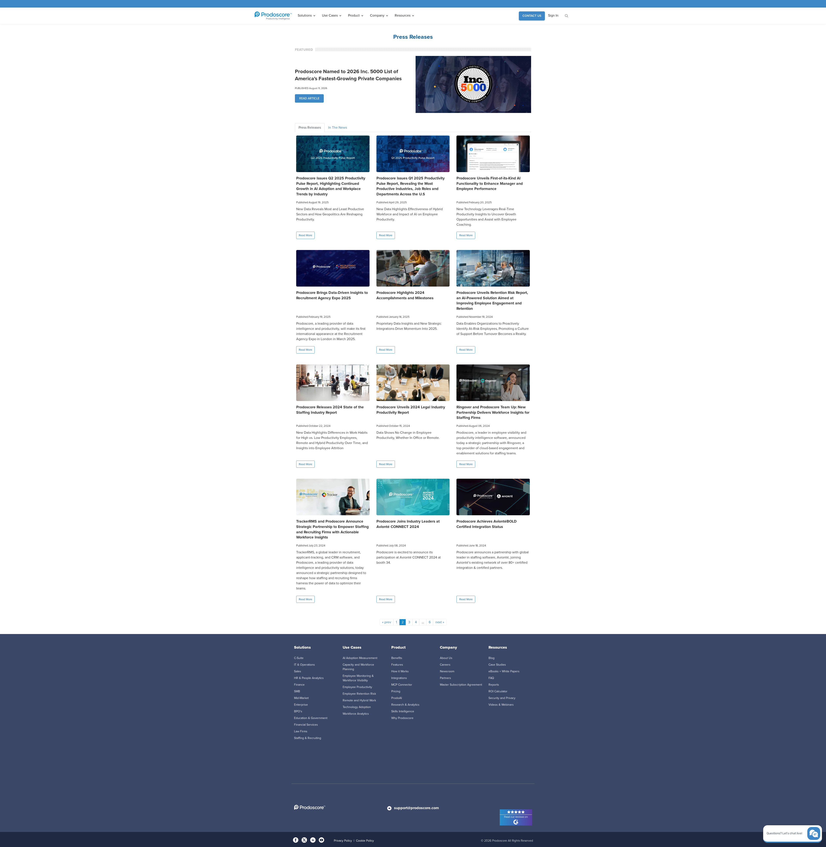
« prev (386, 622)
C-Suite (299, 658)
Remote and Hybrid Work (359, 700)
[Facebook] (295, 839)
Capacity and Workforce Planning (358, 666)
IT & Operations (304, 664)
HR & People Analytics (309, 678)
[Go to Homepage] (273, 15)
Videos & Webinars (501, 704)
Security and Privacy (502, 698)
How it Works (400, 671)
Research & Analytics (405, 704)
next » (439, 622)
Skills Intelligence (402, 711)
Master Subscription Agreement (461, 684)
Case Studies (497, 664)
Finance (299, 684)
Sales (297, 671)
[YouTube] (321, 839)
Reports (494, 684)
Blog (492, 658)
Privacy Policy (343, 840)
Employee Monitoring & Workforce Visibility (358, 678)
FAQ (491, 678)
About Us (446, 658)
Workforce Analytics (356, 713)
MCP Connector (401, 684)
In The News (337, 127)
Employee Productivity (357, 687)
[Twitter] (304, 839)
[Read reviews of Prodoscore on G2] (516, 820)
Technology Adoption (357, 707)
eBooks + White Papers (504, 671)
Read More (305, 235)
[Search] (566, 16)
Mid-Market (301, 698)
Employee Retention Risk (359, 693)
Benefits (396, 658)
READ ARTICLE (309, 98)
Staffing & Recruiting (307, 738)
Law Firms (300, 731)
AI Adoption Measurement (360, 658)
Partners (445, 678)
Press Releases (310, 127)
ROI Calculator (498, 691)
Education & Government (310, 718)
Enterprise (301, 704)
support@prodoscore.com (416, 808)
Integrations (399, 678)
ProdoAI (396, 698)
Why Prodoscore (402, 718)
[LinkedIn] (313, 839)
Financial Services (306, 724)
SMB (297, 691)
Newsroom (447, 671)
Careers (445, 664)
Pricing (395, 691)
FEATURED (304, 49)
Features (397, 664)
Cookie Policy (365, 840)
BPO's (298, 711)
